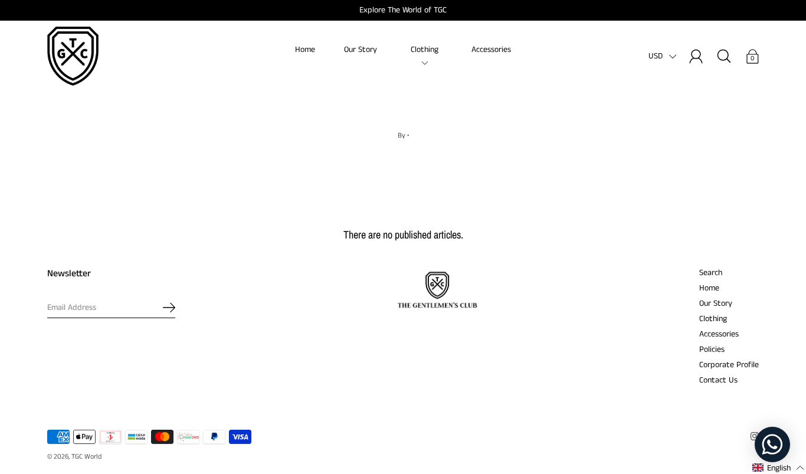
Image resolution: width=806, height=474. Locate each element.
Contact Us (718, 380)
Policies (712, 349)
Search (710, 273)
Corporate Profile (729, 365)
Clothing (424, 49)
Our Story (360, 49)
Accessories (491, 49)
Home (305, 49)
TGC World (86, 457)
